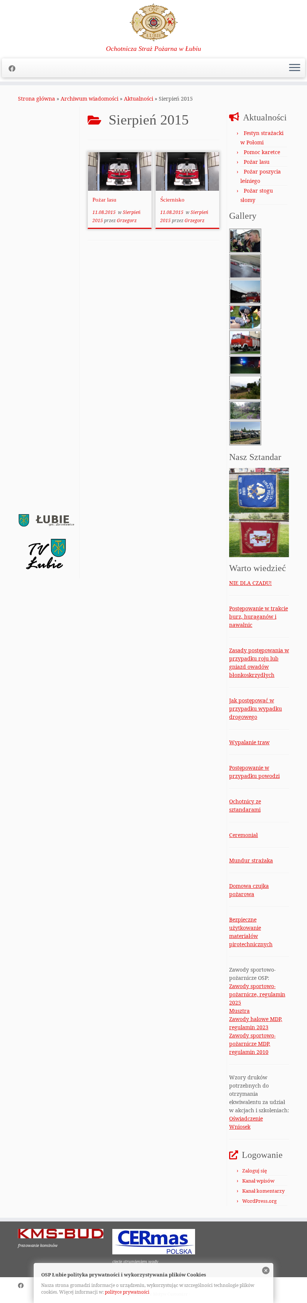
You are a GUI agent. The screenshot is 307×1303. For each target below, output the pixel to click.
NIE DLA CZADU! (250, 582)
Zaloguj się (254, 1170)
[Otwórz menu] (294, 68)
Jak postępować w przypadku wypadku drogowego (255, 708)
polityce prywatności (127, 1292)
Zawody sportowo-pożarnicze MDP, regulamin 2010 (252, 1043)
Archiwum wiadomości (89, 98)
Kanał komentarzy (263, 1190)
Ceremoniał (243, 834)
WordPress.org (259, 1201)
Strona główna (36, 98)
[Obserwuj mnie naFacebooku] (14, 68)
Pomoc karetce (262, 152)
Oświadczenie (246, 1118)
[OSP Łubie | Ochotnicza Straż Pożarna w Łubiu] (153, 22)
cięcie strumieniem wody (135, 1261)
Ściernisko (172, 200)
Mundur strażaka (251, 860)
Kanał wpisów (258, 1180)
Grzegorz (127, 220)
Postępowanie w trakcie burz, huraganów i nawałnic (258, 616)
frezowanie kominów (38, 1245)
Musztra (239, 1010)
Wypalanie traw (249, 742)
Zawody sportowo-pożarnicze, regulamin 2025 (257, 994)
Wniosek (239, 1126)
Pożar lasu (104, 200)
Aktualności (138, 98)
